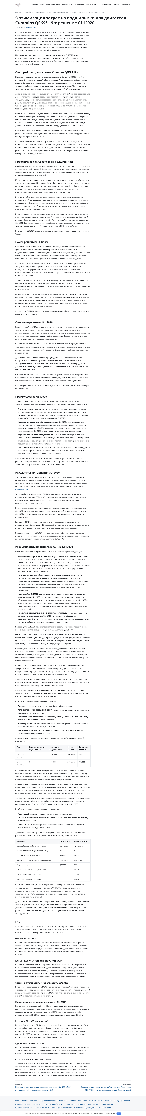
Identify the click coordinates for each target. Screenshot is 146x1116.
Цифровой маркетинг (122, 4)
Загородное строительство (85, 4)
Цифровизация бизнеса (50, 4)
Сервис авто (67, 4)
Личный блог (28, 12)
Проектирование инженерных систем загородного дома (73, 1107)
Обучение (34, 4)
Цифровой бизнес (105, 1107)
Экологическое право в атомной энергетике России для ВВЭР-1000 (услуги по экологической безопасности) (106, 1087)
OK (119, 1113)
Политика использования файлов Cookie (86, 1101)
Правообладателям (22, 1104)
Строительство (105, 4)
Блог (17, 1101)
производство (21, 489)
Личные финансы (42, 1107)
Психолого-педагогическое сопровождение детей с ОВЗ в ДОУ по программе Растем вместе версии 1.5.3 (43, 1087)
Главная (18, 12)
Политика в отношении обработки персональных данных (44, 1101)
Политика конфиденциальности (117, 1101)
